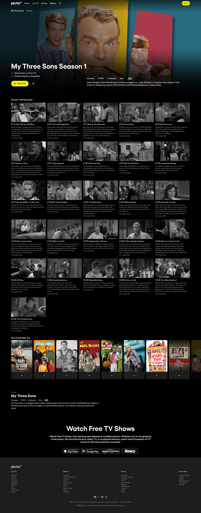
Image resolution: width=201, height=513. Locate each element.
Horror (65, 486)
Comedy (14, 481)
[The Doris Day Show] (134, 359)
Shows (53, 3)
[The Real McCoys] (89, 359)
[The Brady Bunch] (179, 359)
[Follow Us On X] (98, 497)
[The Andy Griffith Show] (21, 359)
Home (27, 3)
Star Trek (14, 479)
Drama (13, 488)
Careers (181, 477)
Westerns (14, 484)
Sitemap (181, 484)
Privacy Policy (83, 502)
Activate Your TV (184, 481)
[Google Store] (90, 451)
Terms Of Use (74, 502)
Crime (65, 481)
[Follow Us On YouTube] (95, 497)
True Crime (14, 490)
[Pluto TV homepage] (16, 467)
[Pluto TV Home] (16, 3)
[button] (23, 100)
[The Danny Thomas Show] (66, 359)
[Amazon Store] (110, 451)
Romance (66, 492)
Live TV (35, 3)
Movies (44, 3)
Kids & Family (68, 488)
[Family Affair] (44, 359)
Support (181, 479)
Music (65, 490)
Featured (14, 475)
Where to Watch (184, 475)
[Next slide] (195, 359)
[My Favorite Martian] (111, 359)
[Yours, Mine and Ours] (156, 359)
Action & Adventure (70, 477)
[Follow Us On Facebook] (102, 497)
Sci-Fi (13, 486)
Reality (13, 492)
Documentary (68, 483)
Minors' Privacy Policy (112, 502)
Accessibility (183, 483)
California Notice (126, 502)
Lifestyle (124, 488)
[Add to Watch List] (33, 83)
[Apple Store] (71, 451)
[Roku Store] (130, 451)
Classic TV (14, 483)
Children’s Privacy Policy (96, 502)
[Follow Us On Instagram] (106, 497)
